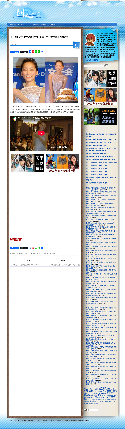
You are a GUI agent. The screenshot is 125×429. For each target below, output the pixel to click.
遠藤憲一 (111, 401)
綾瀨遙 (113, 400)
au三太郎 (93, 389)
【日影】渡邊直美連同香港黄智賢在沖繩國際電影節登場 (64, 265)
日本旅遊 (52, 23)
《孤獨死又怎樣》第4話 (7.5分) (96, 145)
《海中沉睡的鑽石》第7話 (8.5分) (96, 168)
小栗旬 (114, 391)
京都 (103, 388)
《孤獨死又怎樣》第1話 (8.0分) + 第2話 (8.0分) (101, 159)
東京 (110, 395)
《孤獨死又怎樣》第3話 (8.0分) (96, 153)
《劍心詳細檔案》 (92, 60)
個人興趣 (80, 420)
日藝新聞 (20, 253)
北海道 (89, 391)
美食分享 (60, 23)
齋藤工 (96, 403)
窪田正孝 (105, 399)
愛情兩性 (30, 420)
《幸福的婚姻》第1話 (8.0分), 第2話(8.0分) (99, 156)
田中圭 (106, 397)
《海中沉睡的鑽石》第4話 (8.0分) (96, 183)
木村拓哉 (97, 395)
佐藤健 (108, 389)
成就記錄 (51, 420)
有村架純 (88, 395)
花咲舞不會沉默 (36, 253)
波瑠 (99, 397)
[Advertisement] (62, 189)
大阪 (104, 391)
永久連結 (52, 253)
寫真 (109, 391)
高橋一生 (91, 403)
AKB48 (87, 389)
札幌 (107, 395)
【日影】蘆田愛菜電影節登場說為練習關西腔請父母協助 (26, 265)
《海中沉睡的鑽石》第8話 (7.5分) (96, 165)
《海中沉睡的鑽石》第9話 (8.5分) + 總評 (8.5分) (101, 162)
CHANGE (37, 420)
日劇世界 (36, 23)
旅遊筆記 (59, 420)
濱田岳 (102, 397)
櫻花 (96, 397)
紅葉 (109, 399)
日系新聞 (16, 420)
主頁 (12, 23)
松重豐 (87, 397)
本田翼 (103, 395)
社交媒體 (44, 420)
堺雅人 (95, 391)
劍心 (16, 44)
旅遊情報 (28, 23)
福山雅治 (99, 399)
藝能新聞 (20, 23)
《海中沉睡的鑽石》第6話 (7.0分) (96, 174)
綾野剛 (86, 402)
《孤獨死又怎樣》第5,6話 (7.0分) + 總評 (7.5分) (101, 139)
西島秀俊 (105, 402)
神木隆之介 (89, 399)
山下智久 (86, 393)
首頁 (10, 420)
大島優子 (100, 391)
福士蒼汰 (94, 399)
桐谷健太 (91, 397)
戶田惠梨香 (103, 393)
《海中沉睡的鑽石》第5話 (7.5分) (96, 171)
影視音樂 (66, 420)
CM (98, 389)
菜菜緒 (99, 401)
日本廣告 (44, 23)
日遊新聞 (73, 420)
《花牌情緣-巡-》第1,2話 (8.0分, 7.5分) (98, 142)
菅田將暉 (93, 401)
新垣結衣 (111, 393)
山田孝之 (96, 393)
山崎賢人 (91, 393)
